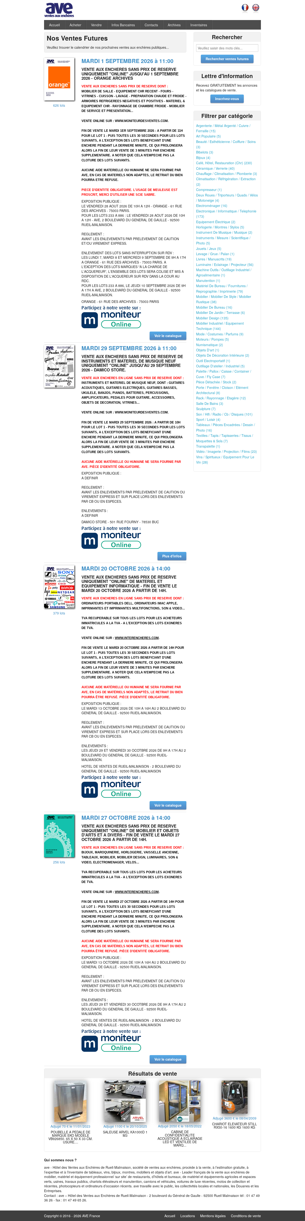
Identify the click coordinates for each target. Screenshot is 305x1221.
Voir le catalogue (168, 335)
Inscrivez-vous (227, 98)
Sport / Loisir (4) (208, 419)
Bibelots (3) (204, 152)
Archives (174, 24)
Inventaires (198, 24)
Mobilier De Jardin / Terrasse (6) (220, 312)
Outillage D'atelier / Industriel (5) (220, 366)
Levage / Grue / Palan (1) (215, 253)
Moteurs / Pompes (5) (212, 339)
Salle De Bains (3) (209, 403)
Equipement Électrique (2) (215, 221)
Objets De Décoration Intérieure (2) (222, 355)
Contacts (151, 24)
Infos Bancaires (123, 24)
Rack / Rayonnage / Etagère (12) (221, 398)
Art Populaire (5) (208, 136)
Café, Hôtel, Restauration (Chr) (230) (224, 162)
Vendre (96, 24)
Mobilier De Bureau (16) (214, 307)
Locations (187, 1215)
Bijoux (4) (203, 157)
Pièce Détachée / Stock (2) (216, 382)
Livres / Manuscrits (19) (214, 259)
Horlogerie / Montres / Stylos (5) (220, 227)
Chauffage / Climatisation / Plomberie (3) (226, 173)
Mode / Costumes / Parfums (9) (220, 334)
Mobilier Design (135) (212, 318)
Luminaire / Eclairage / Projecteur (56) (225, 264)
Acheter (75, 24)
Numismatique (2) (209, 344)
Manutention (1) (208, 280)
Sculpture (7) (206, 408)
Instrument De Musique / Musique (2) (224, 232)
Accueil (54, 24)
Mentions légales (213, 1215)
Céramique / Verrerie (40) (215, 168)
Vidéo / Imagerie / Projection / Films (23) (226, 451)
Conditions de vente (246, 1215)
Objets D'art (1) (207, 350)
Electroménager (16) (211, 205)
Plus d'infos (172, 556)
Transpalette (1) (208, 446)
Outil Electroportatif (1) (213, 360)
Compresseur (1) (209, 189)
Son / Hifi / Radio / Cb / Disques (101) (224, 414)
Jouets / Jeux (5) (208, 248)
